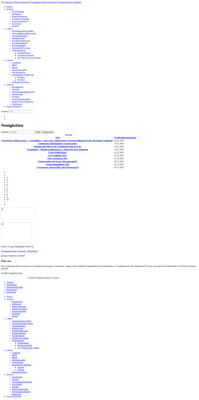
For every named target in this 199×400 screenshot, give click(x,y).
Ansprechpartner (20, 21)
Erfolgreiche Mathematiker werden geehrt (57, 143)
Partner (15, 26)
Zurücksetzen (48, 132)
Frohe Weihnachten (57, 152)
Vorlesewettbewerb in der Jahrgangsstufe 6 (57, 161)
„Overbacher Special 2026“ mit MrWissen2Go (57, 167)
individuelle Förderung (23, 75)
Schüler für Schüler (21, 48)
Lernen (9, 60)
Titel (57, 137)
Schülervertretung (20, 19)
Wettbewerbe (18, 38)
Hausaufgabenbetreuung (24, 33)
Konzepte (16, 24)
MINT (14, 65)
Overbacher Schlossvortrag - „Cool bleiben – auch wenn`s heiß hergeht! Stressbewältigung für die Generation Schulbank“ (57, 140)
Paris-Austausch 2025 (57, 158)
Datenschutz (11, 290)
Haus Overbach (14, 107)
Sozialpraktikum (19, 43)
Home (9, 7)
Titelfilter (5, 132)
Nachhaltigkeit (19, 46)
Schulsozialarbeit (25, 55)
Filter (38, 132)
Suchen (4, 111)
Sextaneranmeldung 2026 (57, 164)
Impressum (17, 104)
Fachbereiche (18, 72)
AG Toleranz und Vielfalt (29, 58)
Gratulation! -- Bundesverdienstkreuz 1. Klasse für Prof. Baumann (57, 149)
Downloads (17, 94)
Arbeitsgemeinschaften (23, 31)
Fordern (21, 80)
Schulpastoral (24, 53)
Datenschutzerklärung (22, 102)
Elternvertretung (19, 16)
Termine (16, 89)
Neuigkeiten (18, 87)
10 (7, 199)
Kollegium (17, 14)
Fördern (21, 77)
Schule (9, 9)
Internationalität (19, 70)
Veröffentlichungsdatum (125, 137)
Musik (15, 68)
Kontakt (15, 97)
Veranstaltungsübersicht (23, 92)
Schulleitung (18, 12)
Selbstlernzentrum (20, 82)
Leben (9, 29)
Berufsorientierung (21, 41)
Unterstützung (18, 51)
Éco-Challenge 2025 (57, 155)
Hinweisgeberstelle (21, 99)
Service (10, 85)
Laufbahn (16, 63)
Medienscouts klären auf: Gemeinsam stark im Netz (57, 146)
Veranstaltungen (20, 36)
